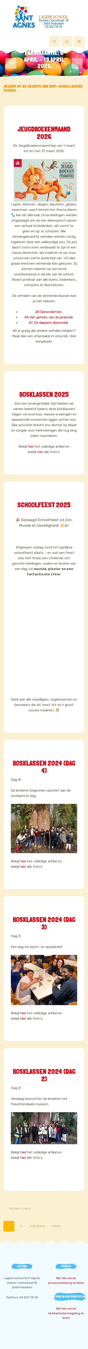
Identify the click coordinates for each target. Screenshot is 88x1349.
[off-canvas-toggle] (66, 41)
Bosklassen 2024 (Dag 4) (44, 767)
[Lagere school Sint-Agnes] (44, 16)
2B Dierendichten (48, 312)
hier (31, 447)
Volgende (37, 1226)
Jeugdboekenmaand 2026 (44, 132)
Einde (56, 1226)
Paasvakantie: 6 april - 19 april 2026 (44, 59)
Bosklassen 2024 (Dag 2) (44, 1075)
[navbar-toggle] (79, 41)
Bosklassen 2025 (44, 394)
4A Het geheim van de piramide (48, 317)
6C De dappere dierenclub (48, 323)
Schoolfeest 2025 (44, 505)
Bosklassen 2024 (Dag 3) (44, 923)
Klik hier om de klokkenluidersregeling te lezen (66, 1313)
